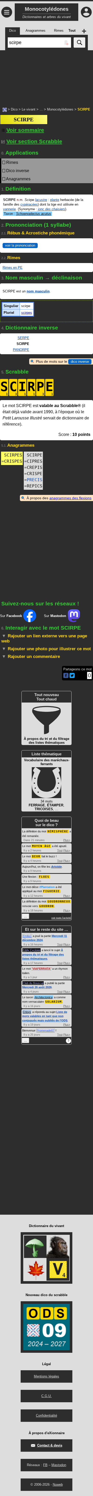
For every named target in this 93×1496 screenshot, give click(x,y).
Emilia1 (27, 935)
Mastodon (58, 1465)
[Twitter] (72, 677)
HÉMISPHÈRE (58, 831)
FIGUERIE (51, 891)
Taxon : (27, 214)
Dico (14, 109)
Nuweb (58, 1484)
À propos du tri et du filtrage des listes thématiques (43, 954)
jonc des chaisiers (51, 209)
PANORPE (21, 350)
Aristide (56, 866)
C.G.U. (46, 1396)
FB (45, 1465)
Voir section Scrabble (34, 141)
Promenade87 (45, 1030)
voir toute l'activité (61, 918)
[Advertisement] (46, 76)
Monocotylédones (60, 109)
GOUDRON (46, 906)
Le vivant (28, 109)
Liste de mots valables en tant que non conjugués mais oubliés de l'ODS (44, 1016)
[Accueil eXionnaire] (5, 109)
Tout (60, 850)
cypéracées (29, 204)
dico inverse (80, 362)
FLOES (44, 876)
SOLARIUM (53, 1001)
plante (54, 200)
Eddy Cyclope (31, 950)
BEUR (36, 856)
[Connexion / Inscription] (86, 12)
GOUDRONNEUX (59, 901)
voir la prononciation (20, 245)
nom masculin (38, 291)
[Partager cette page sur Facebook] (65, 676)
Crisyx (27, 1011)
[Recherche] (79, 42)
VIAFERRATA (41, 968)
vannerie (9, 209)
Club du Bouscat (33, 983)
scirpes (26, 313)
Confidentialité (46, 1415)
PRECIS (34, 479)
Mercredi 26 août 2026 (37, 987)
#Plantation (47, 887)
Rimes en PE (12, 267)
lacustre (41, 200)
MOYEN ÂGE (41, 846)
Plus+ (66, 840)
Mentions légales (46, 1376)
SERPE (23, 338)
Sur (11, 616)
